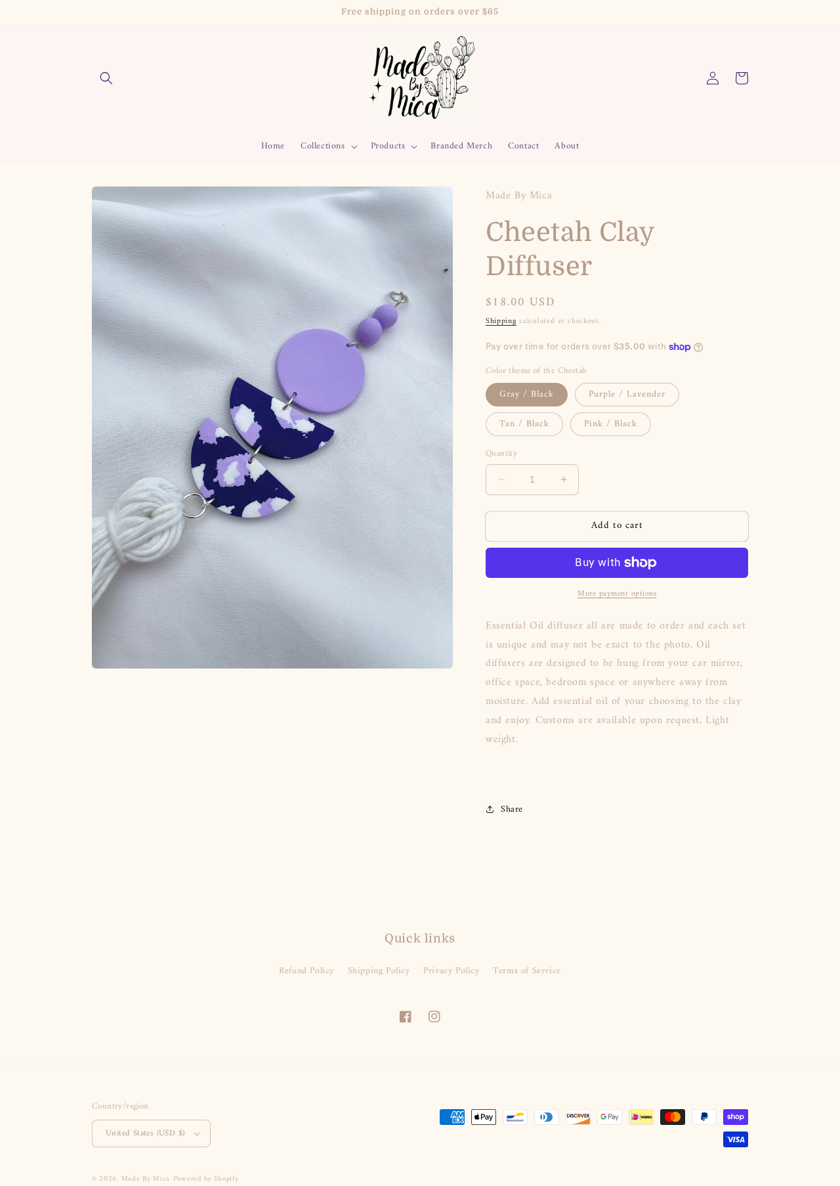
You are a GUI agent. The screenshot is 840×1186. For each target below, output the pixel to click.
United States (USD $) (145, 1133)
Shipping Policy (379, 971)
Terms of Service (527, 971)
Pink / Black (610, 424)
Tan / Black (524, 424)
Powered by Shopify (206, 1179)
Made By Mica (145, 1179)
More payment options (617, 594)
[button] (106, 78)
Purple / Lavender (627, 394)
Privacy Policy (451, 971)
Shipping (501, 321)
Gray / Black (526, 394)
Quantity (501, 453)
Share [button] (512, 809)
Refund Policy (306, 971)
